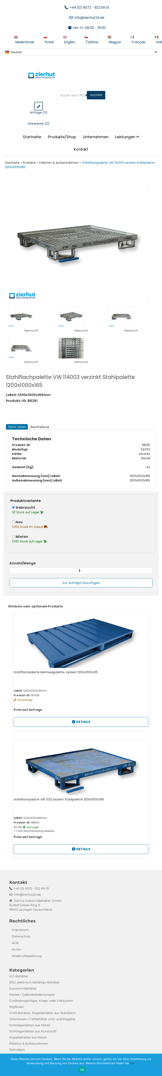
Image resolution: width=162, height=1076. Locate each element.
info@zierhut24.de (89, 17)
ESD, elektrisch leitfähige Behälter (34, 982)
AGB (15, 943)
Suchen (96, 95)
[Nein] (157, 1065)
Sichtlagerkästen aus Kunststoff (32, 1031)
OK (82, 1069)
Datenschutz (21, 936)
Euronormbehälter (23, 988)
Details (83, 721)
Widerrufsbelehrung (27, 956)
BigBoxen (16, 1007)
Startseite (32, 136)
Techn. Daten (17, 427)
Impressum (20, 930)
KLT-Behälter (18, 976)
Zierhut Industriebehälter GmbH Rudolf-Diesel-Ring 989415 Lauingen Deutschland (35, 905)
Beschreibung (40, 427)
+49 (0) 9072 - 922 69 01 (89, 7)
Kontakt (81, 149)
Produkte (29, 163)
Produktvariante (25, 500)
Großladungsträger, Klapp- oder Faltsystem (41, 1001)
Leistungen (125, 136)
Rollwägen (17, 1050)
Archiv (16, 949)
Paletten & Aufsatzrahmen (59, 163)
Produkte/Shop (62, 136)
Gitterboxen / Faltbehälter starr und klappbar (42, 1019)
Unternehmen (95, 136)
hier (132, 1063)
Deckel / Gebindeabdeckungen (31, 994)
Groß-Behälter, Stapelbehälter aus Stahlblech (42, 1013)
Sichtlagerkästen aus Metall (29, 1025)
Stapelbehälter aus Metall (28, 1037)
